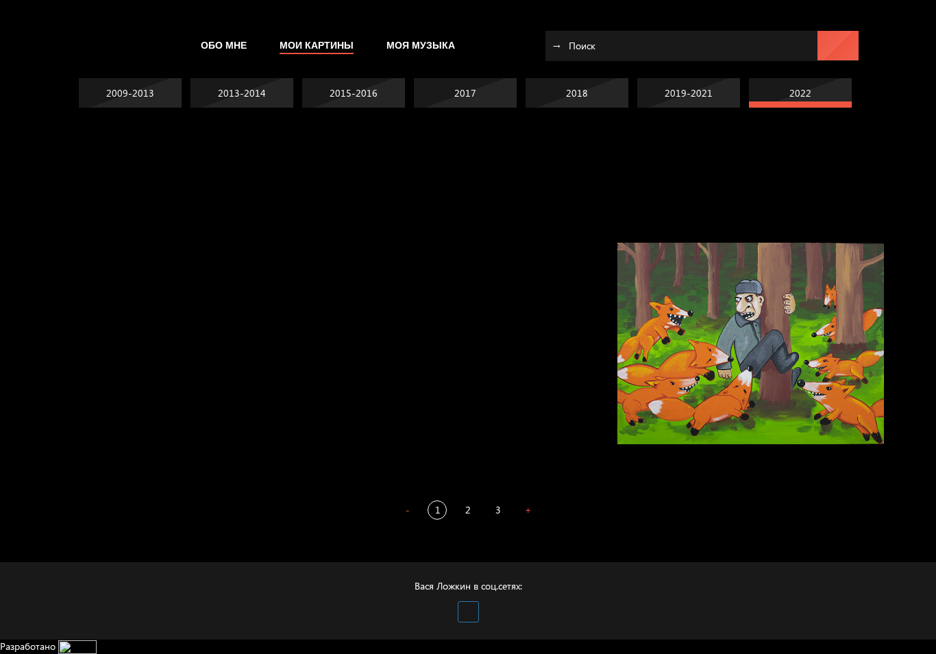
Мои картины (317, 45)
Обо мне (224, 45)
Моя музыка (420, 45)
